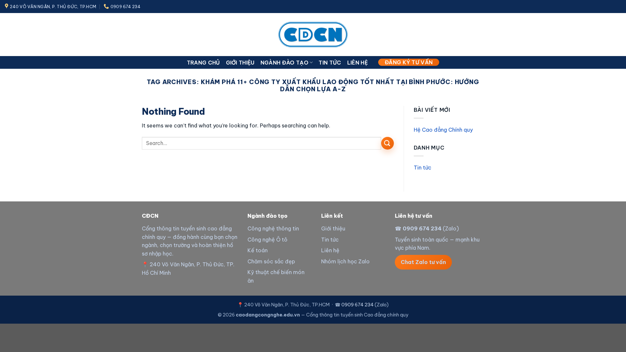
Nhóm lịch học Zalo (345, 261)
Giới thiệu (240, 62)
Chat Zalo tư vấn (423, 262)
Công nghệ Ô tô (267, 239)
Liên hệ (357, 62)
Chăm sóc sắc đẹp (271, 261)
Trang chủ (203, 62)
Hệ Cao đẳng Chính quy (443, 129)
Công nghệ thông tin (273, 228)
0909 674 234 (422, 228)
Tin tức (330, 62)
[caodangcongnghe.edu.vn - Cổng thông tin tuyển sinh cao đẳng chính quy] (313, 34)
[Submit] (387, 143)
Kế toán (257, 250)
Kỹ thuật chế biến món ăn (276, 276)
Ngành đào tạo (284, 62)
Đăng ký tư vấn (409, 62)
